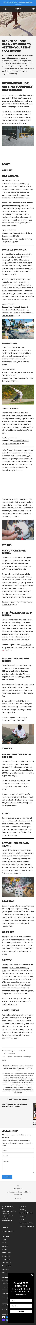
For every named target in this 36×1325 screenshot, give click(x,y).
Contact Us (23, 1216)
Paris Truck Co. (7, 1263)
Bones (4, 1243)
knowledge (27, 1057)
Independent (6, 1253)
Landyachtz (6, 1256)
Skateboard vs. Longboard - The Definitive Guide (15, 1105)
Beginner (9, 1057)
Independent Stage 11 (20, 829)
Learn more (18, 4)
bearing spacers (9, 923)
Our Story (23, 1210)
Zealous (5, 920)
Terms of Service (26, 1143)
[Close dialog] (32, 1275)
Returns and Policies (26, 1213)
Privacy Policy (13, 1143)
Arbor (4, 1239)
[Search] (6, 9)
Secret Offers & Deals (27, 1226)
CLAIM (21, 1311)
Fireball (21, 920)
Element (5, 1246)
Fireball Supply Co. (8, 1231)
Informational (17, 1057)
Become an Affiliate (26, 1223)
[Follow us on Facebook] (4, 1298)
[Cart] (33, 9)
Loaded (12, 920)
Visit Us (22, 1220)
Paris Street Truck (25, 797)
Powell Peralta (6, 1266)
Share (4, 1060)
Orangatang (6, 1259)
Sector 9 (5, 1273)
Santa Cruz (5, 1269)
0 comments (11, 1053)
